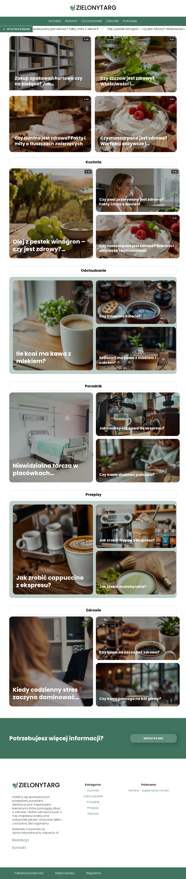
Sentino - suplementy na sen (148, 790)
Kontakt (19, 847)
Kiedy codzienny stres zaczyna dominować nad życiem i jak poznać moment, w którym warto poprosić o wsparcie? (48, 693)
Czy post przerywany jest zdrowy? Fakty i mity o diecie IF (131, 201)
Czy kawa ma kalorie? (119, 316)
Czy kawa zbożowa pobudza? (127, 474)
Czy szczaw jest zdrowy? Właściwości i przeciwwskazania (127, 80)
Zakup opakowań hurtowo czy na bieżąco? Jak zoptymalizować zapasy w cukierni (48, 80)
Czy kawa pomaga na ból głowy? (130, 698)
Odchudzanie (91, 21)
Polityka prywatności (29, 873)
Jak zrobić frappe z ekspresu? (127, 540)
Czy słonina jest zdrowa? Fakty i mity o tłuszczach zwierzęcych (50, 140)
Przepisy (71, 21)
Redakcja (20, 840)
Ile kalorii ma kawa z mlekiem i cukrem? (127, 360)
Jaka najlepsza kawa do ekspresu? (131, 428)
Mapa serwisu (65, 873)
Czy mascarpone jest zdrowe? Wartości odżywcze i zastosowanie (133, 140)
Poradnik (130, 21)
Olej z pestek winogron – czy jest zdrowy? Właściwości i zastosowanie (85, 29)
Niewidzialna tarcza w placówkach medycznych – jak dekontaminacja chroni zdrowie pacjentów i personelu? (48, 469)
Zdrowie (112, 21)
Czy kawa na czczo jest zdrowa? (129, 652)
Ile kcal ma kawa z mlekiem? (43, 357)
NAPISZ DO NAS (153, 738)
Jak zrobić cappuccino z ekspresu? (50, 581)
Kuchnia (55, 21)
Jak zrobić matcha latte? (122, 586)
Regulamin (93, 873)
